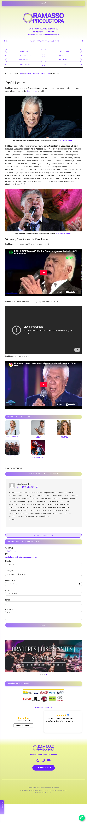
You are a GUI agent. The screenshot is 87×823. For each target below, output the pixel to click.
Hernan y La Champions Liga (38, 456)
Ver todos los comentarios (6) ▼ (43, 474)
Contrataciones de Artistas (50, 788)
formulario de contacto (66, 140)
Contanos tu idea (43, 768)
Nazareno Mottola (38, 437)
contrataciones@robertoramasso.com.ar (43, 35)
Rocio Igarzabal (12, 436)
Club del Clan (32, 91)
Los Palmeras (12, 456)
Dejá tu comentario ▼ (43, 535)
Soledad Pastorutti (64, 437)
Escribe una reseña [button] (23, 725)
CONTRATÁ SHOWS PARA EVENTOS (43, 29)
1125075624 (49, 32)
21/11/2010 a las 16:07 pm (27, 487)
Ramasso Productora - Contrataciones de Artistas (43, 18)
